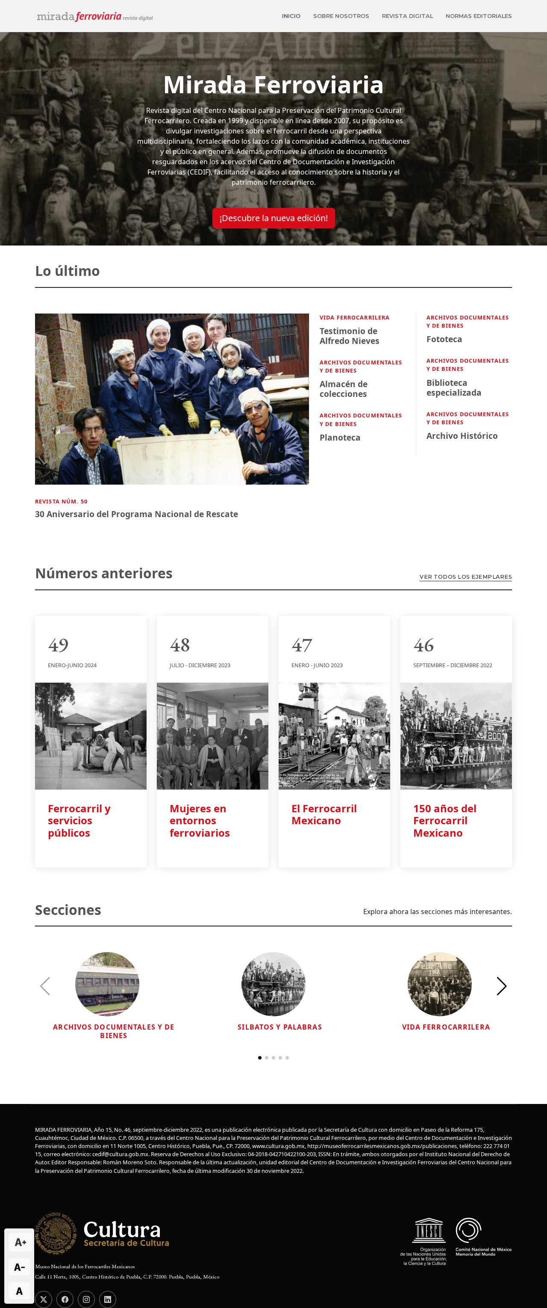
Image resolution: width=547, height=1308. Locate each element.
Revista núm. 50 (61, 501)
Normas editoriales (479, 16)
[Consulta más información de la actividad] (172, 404)
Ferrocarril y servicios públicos (79, 820)
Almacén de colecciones (344, 389)
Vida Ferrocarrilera (355, 317)
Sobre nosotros (341, 16)
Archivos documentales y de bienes (113, 1031)
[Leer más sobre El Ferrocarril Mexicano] (334, 735)
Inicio (291, 16)
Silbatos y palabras (280, 1027)
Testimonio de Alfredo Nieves (349, 335)
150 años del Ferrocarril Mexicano (444, 820)
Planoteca (340, 437)
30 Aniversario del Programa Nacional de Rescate (136, 514)
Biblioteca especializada (454, 387)
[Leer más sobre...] (107, 983)
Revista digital (407, 16)
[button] (502, 986)
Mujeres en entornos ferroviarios (200, 820)
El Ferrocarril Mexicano (324, 814)
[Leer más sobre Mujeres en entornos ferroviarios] (212, 735)
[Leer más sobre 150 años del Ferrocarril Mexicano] (456, 735)
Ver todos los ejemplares (466, 577)
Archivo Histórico (462, 435)
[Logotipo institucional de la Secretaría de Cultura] (103, 1233)
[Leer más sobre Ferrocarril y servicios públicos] (91, 735)
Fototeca (444, 339)
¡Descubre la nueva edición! (274, 218)
